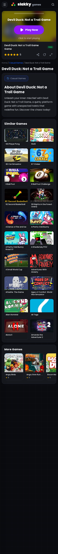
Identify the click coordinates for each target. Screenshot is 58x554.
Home (4, 63)
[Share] (38, 54)
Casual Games (16, 63)
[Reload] (44, 54)
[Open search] (53, 4)
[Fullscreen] (51, 54)
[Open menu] (4, 4)
